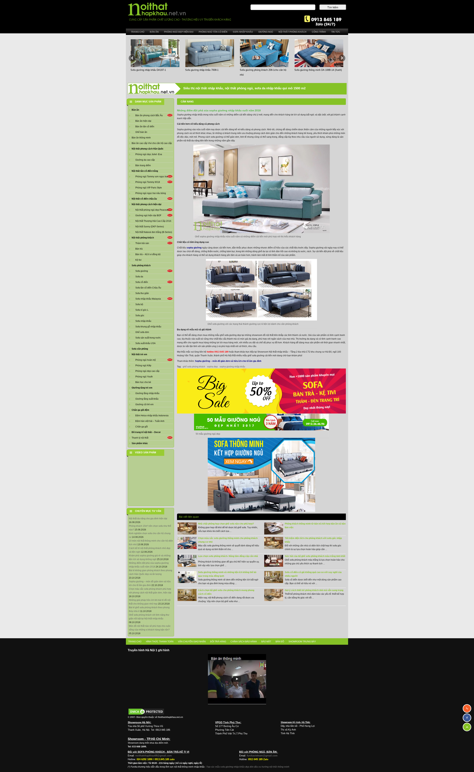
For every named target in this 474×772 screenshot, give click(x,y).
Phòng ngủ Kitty (143, 365)
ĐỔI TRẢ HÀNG (218, 641)
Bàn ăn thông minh (141, 137)
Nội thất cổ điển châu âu (144, 198)
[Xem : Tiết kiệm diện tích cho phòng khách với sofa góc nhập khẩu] (274, 543)
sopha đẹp (212, 366)
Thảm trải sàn (142, 243)
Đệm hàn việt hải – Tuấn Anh (149, 421)
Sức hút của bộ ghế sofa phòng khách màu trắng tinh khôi (315, 556)
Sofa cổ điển (141, 282)
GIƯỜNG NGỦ (265, 32)
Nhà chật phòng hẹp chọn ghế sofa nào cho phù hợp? (226, 523)
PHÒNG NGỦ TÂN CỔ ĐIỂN (213, 32)
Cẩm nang (187, 101)
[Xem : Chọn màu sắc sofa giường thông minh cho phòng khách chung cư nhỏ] (187, 543)
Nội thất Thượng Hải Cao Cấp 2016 (153, 221)
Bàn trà (139, 249)
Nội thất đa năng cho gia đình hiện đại (148, 518)
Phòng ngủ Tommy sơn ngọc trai (151, 176)
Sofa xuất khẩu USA (145, 343)
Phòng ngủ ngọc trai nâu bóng (150, 193)
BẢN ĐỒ (280, 641)
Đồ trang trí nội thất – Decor (146, 432)
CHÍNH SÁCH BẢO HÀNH (244, 641)
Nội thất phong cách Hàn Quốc (147, 148)
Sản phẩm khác (140, 443)
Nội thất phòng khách (143, 237)
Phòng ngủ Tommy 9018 (147, 182)
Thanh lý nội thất (140, 437)
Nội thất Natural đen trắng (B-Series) (153, 232)
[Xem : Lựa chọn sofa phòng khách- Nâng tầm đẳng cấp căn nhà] (187, 561)
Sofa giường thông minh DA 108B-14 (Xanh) (263, 70)
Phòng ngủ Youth (144, 376)
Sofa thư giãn (142, 293)
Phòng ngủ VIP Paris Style (148, 187)
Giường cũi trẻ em (144, 404)
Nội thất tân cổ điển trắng (145, 171)
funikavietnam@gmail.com (262, 755)
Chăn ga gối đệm (140, 410)
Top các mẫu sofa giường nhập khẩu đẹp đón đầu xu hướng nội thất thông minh (247, 767)
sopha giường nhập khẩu (232, 366)
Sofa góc (139, 315)
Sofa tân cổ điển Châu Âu (148, 287)
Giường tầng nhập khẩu (147, 393)
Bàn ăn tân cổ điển (144, 126)
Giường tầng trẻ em (142, 387)
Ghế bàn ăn (141, 132)
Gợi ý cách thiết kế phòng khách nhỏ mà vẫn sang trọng (314, 590)
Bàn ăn (135, 110)
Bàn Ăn (154, 32)
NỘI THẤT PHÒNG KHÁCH (292, 32)
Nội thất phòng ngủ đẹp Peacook (151, 210)
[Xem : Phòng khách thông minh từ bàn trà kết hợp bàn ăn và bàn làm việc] (274, 528)
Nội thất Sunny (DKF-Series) (149, 226)
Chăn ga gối (141, 426)
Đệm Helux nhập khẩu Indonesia (151, 415)
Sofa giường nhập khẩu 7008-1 (147, 70)
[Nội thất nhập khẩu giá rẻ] (179, 11)
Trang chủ (137, 32)
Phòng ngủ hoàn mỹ (145, 360)
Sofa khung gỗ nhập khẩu (148, 326)
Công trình (319, 32)
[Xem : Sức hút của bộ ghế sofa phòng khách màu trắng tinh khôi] (274, 561)
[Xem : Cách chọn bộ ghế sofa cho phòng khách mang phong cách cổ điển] (187, 595)
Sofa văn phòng (140, 349)
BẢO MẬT (266, 641)
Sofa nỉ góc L (141, 310)
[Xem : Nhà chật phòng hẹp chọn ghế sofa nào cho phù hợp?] (187, 528)
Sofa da (139, 276)
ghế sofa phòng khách (194, 366)
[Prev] (132, 58)
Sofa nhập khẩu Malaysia (148, 299)
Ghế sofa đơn (142, 332)
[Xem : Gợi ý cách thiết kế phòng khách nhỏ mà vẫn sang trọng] (274, 595)
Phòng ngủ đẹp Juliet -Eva (148, 154)
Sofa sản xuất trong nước (148, 337)
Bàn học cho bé (143, 382)
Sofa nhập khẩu (143, 321)
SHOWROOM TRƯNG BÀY (302, 641)
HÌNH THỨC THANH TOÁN (159, 641)
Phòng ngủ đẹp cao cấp (147, 371)
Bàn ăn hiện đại (143, 121)
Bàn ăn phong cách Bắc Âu (149, 115)
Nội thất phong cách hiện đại (146, 204)
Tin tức (335, 32)
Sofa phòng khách (141, 265)
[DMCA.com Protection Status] (146, 711)
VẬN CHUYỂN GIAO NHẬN (192, 641)
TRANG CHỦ (134, 641)
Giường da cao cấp (145, 160)
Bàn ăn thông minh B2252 (308, 70)
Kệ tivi (138, 260)
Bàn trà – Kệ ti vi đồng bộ (148, 254)
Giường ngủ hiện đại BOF (148, 215)
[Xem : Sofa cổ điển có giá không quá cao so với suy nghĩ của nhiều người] (274, 577)
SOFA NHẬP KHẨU (243, 32)
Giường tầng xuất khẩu (146, 399)
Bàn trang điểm (143, 165)
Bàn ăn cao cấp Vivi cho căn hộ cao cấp (152, 143)
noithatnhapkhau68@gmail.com (153, 755)
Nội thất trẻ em (139, 354)
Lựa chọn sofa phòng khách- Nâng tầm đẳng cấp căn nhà (228, 556)
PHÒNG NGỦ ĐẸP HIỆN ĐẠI (178, 32)
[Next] (342, 58)
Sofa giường (141, 271)
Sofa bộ (139, 304)
